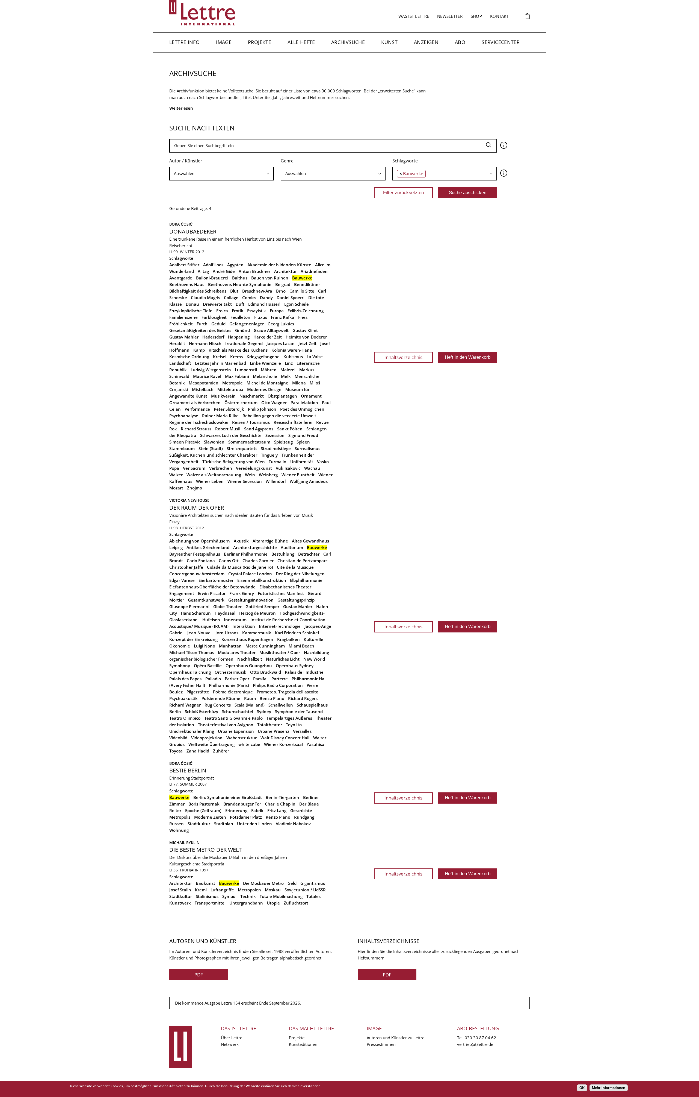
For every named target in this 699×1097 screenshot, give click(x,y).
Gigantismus (312, 883)
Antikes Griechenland (207, 547)
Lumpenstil (246, 369)
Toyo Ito (294, 724)
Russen (176, 823)
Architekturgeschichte (255, 547)
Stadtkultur (199, 823)
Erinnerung (179, 778)
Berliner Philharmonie (246, 554)
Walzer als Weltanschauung (213, 474)
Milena (299, 383)
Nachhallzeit (249, 659)
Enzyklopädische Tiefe (190, 310)
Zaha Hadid (197, 751)
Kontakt (499, 16)
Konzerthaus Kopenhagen (247, 639)
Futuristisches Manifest (281, 593)
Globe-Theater (227, 606)
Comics (249, 297)
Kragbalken (288, 639)
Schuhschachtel (237, 711)
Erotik (237, 310)
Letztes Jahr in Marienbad (220, 363)
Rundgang (304, 817)
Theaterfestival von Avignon (225, 724)
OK (582, 1088)
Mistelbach (203, 389)
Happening (239, 337)
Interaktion (243, 626)
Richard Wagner (185, 705)
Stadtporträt (202, 778)
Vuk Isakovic (288, 468)
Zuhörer (221, 751)
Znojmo (194, 488)
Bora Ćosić (180, 224)
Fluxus (260, 317)
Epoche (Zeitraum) (203, 810)
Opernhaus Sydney (294, 665)
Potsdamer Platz (246, 817)
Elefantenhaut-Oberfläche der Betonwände (212, 587)
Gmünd (242, 330)
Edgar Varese (182, 580)
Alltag (203, 271)
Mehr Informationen (608, 1088)
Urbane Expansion (236, 731)
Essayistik (256, 310)
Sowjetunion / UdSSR (305, 889)
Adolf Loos (213, 264)
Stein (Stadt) (211, 448)
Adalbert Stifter (184, 264)
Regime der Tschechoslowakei (198, 422)
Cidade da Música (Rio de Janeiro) (240, 567)
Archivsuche (348, 42)
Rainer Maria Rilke (220, 415)
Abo (460, 42)
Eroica (222, 310)
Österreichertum (240, 402)
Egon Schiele (296, 304)
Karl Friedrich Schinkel (297, 632)
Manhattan (230, 646)
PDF (198, 974)
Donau (192, 304)
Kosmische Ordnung (189, 356)
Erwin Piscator (212, 593)
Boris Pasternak (204, 804)
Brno (281, 291)
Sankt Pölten (290, 428)
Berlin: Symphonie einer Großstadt (227, 797)
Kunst (389, 42)
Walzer (176, 474)
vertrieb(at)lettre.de (475, 1044)
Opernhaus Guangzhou (249, 665)
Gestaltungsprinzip (296, 600)
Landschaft (180, 363)
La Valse (315, 356)
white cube (249, 744)
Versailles (302, 731)
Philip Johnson (262, 409)
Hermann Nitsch (205, 343)
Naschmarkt (251, 396)
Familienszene (183, 317)
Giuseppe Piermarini (189, 606)
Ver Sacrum (194, 468)
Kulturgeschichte (184, 863)
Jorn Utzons (226, 632)
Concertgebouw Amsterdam (196, 573)
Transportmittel (210, 903)
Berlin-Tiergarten (282, 797)
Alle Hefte (301, 42)
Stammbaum (182, 448)
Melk (286, 376)
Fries (302, 317)
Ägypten (235, 264)
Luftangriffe (222, 889)
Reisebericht (180, 245)
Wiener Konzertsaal (283, 744)
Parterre (279, 678)
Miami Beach (301, 646)
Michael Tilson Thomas (191, 652)
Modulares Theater (237, 652)
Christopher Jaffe (186, 567)
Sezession (275, 435)
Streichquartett (242, 448)
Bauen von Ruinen (269, 278)
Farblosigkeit (214, 317)
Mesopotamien (203, 383)
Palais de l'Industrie (304, 672)
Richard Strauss (196, 428)
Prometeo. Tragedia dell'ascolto (287, 692)
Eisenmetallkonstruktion (261, 580)
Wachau (312, 468)
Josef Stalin (180, 889)
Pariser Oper (237, 678)
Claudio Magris (205, 297)
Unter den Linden (254, 823)
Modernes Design (264, 389)
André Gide (224, 271)
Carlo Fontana (201, 560)
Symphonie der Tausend (299, 711)
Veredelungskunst (254, 468)
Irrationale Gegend (244, 343)
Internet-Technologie (280, 626)
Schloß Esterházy (201, 711)
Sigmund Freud (303, 435)
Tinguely (269, 455)
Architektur (285, 271)
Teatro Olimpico (184, 718)
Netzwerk (230, 1044)
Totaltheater (269, 724)
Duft (240, 304)
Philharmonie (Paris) (229, 685)
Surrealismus (307, 448)
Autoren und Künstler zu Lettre (395, 1037)
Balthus (239, 278)
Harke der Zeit (267, 337)
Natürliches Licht (283, 659)
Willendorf (276, 481)
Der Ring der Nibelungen (300, 573)
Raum (250, 698)
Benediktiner (307, 284)
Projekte (259, 42)
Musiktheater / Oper (279, 652)
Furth (202, 323)
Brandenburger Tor (242, 804)
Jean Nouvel (199, 632)
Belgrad (282, 284)
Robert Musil (227, 428)
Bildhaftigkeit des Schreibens (197, 291)
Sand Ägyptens (258, 428)
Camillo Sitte (301, 291)
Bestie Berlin (187, 770)
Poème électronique (233, 692)
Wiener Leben (210, 481)
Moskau (273, 889)
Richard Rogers (303, 698)
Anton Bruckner (254, 271)
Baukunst (205, 883)
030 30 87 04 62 (480, 1037)
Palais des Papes (185, 678)
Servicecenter (501, 42)
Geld (292, 883)
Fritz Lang (276, 810)
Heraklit (177, 343)
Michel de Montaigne (267, 383)
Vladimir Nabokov (293, 823)
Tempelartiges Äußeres (289, 718)
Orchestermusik (230, 672)
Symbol (229, 896)
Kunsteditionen (303, 1044)
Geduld (218, 323)
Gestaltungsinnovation (251, 600)
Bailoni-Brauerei (212, 278)
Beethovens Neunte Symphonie (239, 284)
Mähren (269, 369)
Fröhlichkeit (181, 323)
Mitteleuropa (230, 389)
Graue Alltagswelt (271, 330)
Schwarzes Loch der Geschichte (231, 435)
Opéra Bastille (208, 665)
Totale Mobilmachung (281, 896)
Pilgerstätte (197, 692)
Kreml (201, 889)
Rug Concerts (218, 705)
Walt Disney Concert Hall (284, 737)
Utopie (273, 903)
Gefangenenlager (246, 323)
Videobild (178, 737)
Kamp (199, 350)
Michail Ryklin (184, 842)
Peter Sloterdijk (229, 409)
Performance (197, 409)
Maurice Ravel (207, 376)
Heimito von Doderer (306, 337)
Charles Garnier (258, 560)
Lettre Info (184, 42)
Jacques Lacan (280, 343)
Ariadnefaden (314, 271)
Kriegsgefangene (263, 356)
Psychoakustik (183, 698)
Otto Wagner (274, 402)
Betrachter (308, 554)
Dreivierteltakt (217, 304)
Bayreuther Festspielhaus (194, 554)
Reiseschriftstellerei (293, 422)
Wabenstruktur (241, 737)
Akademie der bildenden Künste (279, 264)
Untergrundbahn (246, 903)
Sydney (264, 711)
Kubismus (293, 356)
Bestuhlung (282, 554)
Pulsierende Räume (221, 698)
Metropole (232, 383)
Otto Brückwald (265, 672)
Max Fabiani (237, 376)
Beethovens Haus (186, 284)
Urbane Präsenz (273, 731)
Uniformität (301, 461)
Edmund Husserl (264, 304)
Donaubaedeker (192, 231)
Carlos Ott (229, 560)
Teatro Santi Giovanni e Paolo (233, 718)
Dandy (266, 297)
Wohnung (179, 830)
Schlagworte (405, 161)
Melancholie (265, 376)
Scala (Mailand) (250, 705)
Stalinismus (207, 896)
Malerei (287, 369)
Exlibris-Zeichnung (306, 310)
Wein (250, 474)
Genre (287, 161)
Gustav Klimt (305, 330)
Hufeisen (211, 619)
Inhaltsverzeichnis (403, 357)
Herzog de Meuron (257, 613)
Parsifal (260, 678)
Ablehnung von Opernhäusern (199, 541)
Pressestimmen (381, 1044)
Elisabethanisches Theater (285, 587)
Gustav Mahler (184, 337)
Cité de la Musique (295, 567)
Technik (248, 896)
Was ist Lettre (413, 16)
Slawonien (214, 442)
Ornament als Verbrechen (195, 402)
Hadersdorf (213, 337)
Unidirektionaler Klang (191, 731)
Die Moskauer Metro (263, 883)
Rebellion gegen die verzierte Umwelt (279, 415)
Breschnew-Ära (257, 291)
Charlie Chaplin (280, 804)
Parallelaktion (304, 402)
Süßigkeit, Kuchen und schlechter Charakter (213, 455)
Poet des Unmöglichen (302, 409)
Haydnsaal (225, 613)
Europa (277, 310)
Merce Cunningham (265, 646)
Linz (289, 363)
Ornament (311, 396)
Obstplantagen (282, 396)
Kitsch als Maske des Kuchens (238, 350)
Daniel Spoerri (290, 297)
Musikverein (223, 396)
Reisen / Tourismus (251, 422)
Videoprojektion (207, 737)
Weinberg (268, 474)
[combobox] (221, 173)
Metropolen (249, 889)
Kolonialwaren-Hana (291, 350)
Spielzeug (283, 442)
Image (224, 42)
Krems (236, 356)
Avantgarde (180, 278)
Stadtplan (223, 823)
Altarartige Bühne (270, 541)
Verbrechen (220, 468)
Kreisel (219, 356)
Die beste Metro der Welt (205, 849)
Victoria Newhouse (189, 500)
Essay (174, 521)
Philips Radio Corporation (278, 685)
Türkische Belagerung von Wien (233, 461)
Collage (231, 297)
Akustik (241, 541)
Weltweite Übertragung (211, 744)
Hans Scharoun (196, 613)
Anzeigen (426, 42)
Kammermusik (256, 632)
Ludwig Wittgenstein (211, 369)
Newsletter (450, 16)
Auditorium (292, 547)
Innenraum (235, 619)
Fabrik (257, 810)
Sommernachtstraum (249, 442)
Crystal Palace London (250, 573)
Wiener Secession (244, 481)
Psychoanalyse (183, 415)
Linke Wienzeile (265, 363)
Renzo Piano (272, 698)
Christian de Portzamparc (302, 560)
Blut (234, 291)
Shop (476, 16)
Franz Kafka (282, 317)
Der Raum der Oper (196, 507)
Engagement (181, 593)
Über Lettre (231, 1037)
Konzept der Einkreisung (193, 639)
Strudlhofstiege (276, 448)
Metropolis (179, 817)
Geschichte (301, 810)
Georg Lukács (281, 323)
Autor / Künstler (185, 161)
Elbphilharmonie (306, 580)
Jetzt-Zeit (307, 343)
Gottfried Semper (262, 606)
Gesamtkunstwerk (206, 600)
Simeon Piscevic (184, 442)
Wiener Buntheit (298, 474)
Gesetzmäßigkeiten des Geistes (200, 330)
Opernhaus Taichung (190, 672)
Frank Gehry (241, 593)
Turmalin (277, 461)
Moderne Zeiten (210, 817)
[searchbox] (221, 173)
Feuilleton (240, 317)
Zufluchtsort (296, 903)
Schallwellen (280, 705)
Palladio (213, 678)
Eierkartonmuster (216, 580)
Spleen (303, 442)
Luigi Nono (204, 646)
